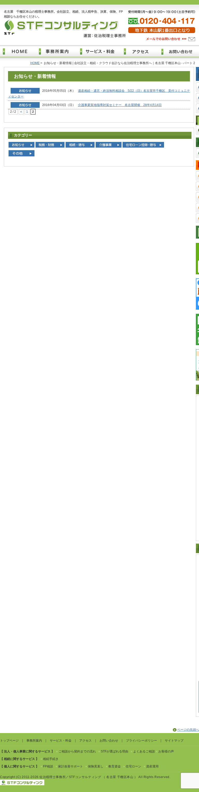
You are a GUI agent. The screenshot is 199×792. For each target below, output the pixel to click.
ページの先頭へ (188, 730)
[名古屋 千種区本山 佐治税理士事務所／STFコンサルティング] (65, 36)
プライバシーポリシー (141, 740)
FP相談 (48, 766)
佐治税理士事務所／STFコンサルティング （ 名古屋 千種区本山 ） (88, 777)
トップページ (9, 740)
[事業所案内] (57, 51)
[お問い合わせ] (170, 40)
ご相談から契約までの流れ (77, 751)
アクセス (85, 740)
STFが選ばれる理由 (114, 751)
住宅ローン (133, 766)
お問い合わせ (109, 740)
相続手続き (51, 759)
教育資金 (114, 766)
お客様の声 (166, 751)
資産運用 (152, 766)
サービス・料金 (61, 740)
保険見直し (95, 766)
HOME (35, 63)
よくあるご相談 (144, 751)
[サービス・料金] (100, 51)
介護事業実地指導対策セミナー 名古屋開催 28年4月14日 (120, 105)
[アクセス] (141, 51)
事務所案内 (34, 740)
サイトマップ (174, 740)
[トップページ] (19, 51)
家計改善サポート (70, 766)
